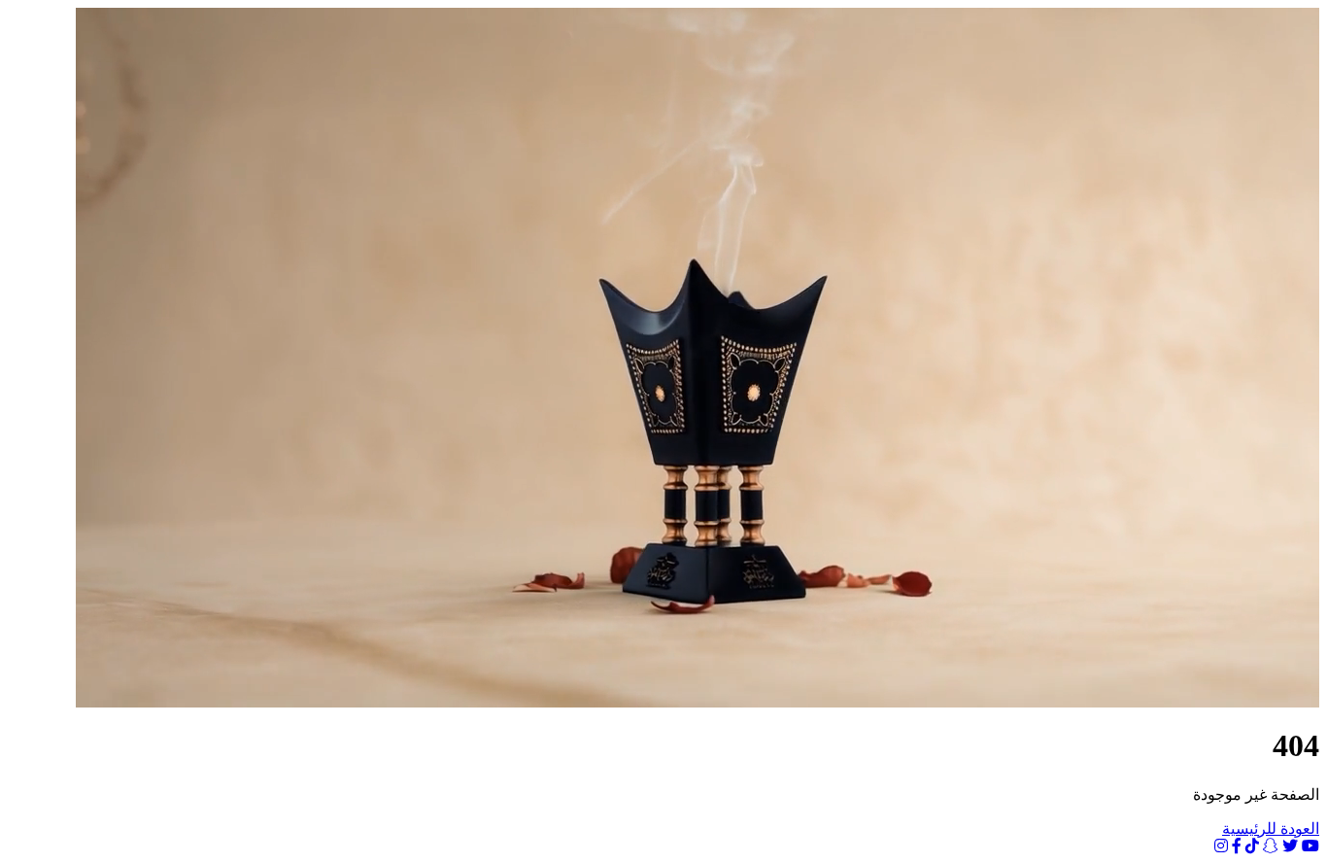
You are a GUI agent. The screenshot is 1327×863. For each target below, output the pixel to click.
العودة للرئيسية (1270, 828)
